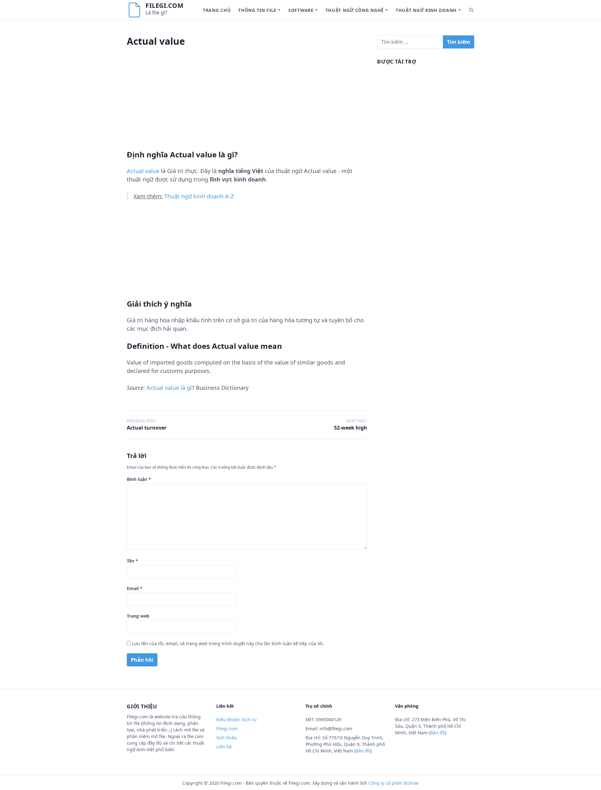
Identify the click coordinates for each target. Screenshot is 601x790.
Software (301, 10)
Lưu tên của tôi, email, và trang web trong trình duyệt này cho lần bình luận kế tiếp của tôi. (228, 643)
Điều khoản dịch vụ (236, 719)
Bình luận (139, 479)
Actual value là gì (169, 387)
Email (134, 588)
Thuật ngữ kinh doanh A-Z (199, 196)
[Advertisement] (247, 106)
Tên (132, 561)
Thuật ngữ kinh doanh (426, 10)
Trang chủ (217, 10)
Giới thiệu (226, 738)
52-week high (350, 427)
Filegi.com (164, 5)
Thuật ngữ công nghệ (355, 10)
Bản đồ (363, 751)
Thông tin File (257, 10)
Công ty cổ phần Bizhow (393, 783)
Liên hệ (224, 747)
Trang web (138, 616)
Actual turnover (147, 427)
